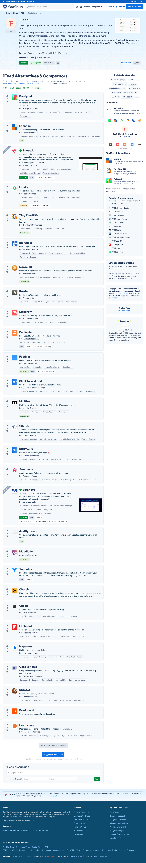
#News (38, 88)
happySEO (124, 330)
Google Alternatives (118, 819)
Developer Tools (23, 847)
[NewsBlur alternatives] (14, 268)
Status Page (48, 63)
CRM (5, 850)
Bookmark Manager (118, 80)
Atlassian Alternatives (119, 823)
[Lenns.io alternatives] (14, 127)
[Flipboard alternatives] (14, 627)
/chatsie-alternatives (13, 587)
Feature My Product (116, 6)
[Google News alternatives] (14, 667)
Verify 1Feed (126, 63)
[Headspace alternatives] (14, 726)
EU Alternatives (122, 293)
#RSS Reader (15, 88)
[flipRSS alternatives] (14, 427)
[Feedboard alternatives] (14, 711)
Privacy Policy (18, 856)
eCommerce (58, 850)
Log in (9, 779)
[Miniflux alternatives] (14, 402)
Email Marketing (133, 80)
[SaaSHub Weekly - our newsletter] (77, 6)
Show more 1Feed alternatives (53, 745)
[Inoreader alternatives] (14, 243)
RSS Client (115, 97)
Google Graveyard (117, 830)
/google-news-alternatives (16, 664)
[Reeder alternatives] (14, 292)
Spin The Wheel (76, 856)
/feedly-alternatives (13, 184)
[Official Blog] (58, 63)
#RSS (5, 88)
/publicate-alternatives (14, 329)
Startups (31, 1)
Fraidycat (120, 40)
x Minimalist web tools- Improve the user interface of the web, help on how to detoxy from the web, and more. (124, 276)
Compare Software (82, 816)
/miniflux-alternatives (14, 399)
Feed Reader (133, 84)
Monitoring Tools (109, 850)
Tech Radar (114, 812)
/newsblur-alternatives (14, 264)
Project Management (91, 850)
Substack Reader (90, 43)
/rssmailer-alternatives (14, 446)
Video (137, 97)
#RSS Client (28, 88)
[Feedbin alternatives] (14, 357)
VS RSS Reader (118, 222)
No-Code (10, 847)
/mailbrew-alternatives (14, 309)
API (47, 830)
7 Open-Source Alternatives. (20, 83)
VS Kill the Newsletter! (121, 237)
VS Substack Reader (121, 208)
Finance (122, 850)
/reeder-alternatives (13, 289)
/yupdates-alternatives (14, 566)
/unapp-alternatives (13, 603)
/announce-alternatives (14, 467)
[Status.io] (14, 151)
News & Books (116, 92)
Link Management (134, 88)
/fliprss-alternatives (13, 423)
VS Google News (119, 219)
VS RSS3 (116, 248)
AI (3, 847)
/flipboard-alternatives (14, 623)
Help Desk (13, 850)
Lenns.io (130, 40)
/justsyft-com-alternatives (16, 528)
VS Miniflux (117, 230)
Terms (29, 856)
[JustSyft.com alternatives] (14, 532)
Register (134, 1)
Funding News (80, 827)
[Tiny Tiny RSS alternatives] (14, 216)
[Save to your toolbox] (10, 31)
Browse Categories (82, 812)
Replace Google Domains (120, 834)
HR (67, 850)
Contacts (25, 830)
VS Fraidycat (117, 252)
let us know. (113, 298)
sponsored (53, 796)
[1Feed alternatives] (10, 23)
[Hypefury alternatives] (14, 647)
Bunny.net (51, 856)
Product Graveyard (118, 827)
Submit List (78, 830)
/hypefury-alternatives (14, 644)
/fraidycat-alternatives (14, 93)
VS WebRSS (117, 241)
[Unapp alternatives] (14, 606)
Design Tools (37, 847)
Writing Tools (75, 850)
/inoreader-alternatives (14, 240)
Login (141, 1)
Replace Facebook (117, 816)
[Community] (81, 6)
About (41, 830)
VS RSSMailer (118, 215)
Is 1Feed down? (124, 311)
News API (105, 43)
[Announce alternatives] (14, 470)
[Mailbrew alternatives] (14, 312)
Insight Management (117, 88)
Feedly (22, 43)
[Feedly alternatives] (14, 188)
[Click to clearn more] (73, 795)
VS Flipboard (117, 244)
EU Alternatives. (39, 83)
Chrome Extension (82, 819)
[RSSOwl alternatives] (14, 691)
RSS (15, 450)
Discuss (34, 830)
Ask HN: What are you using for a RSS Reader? (123, 267)
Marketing (35, 850)
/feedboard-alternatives (15, 707)
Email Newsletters (119, 84)
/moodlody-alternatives (15, 549)
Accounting (46, 850)
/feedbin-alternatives (13, 354)
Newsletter (78, 834)
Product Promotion (11, 830)
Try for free (23, 177)
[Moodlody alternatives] (14, 552)
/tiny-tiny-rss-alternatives (15, 213)
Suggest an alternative (53, 754)
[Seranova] (14, 490)
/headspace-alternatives (15, 722)
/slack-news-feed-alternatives (17, 378)
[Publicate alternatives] (14, 333)
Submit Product (134, 6)
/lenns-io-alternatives (14, 123)
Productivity (128, 92)
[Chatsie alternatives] (14, 590)
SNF (15, 382)
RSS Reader (127, 97)
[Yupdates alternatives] (14, 570)
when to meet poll (100, 856)
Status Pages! (79, 823)
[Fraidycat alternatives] (14, 97)
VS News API (117, 211)
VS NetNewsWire (119, 233)
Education (131, 850)
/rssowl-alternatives (13, 687)
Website (24, 63)
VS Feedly (116, 226)
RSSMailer (120, 43)
